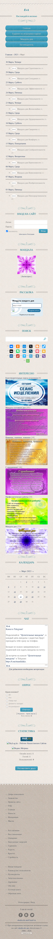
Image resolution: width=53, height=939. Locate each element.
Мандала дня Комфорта (27, 139)
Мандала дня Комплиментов (29, 172)
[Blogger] (36, 346)
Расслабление (14, 830)
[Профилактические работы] (27, 523)
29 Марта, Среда (13, 72)
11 (38, 587)
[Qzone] (43, 351)
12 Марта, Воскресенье (15, 156)
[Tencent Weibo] (30, 356)
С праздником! (12, 467)
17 (32, 592)
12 (44, 587)
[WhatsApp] (27, 361)
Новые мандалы (14, 866)
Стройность (13, 857)
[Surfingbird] (23, 356)
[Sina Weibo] (17, 356)
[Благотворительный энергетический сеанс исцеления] (27, 404)
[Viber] (43, 356)
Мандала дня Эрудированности (30, 119)
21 (15, 597)
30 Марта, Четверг (13, 62)
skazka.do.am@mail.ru (26, 920)
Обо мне (11, 885)
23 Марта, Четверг (13, 102)
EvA (26, 10)
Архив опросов (30, 713)
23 (26, 597)
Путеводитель (14, 874)
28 (15, 602)
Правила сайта (14, 802)
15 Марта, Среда (13, 133)
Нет (10, 697)
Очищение (12, 838)
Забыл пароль (22, 234)
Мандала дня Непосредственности (31, 195)
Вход (33, 902)
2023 (16, 54)
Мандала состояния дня (15, 407)
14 (15, 592)
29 (21, 602)
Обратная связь (14, 893)
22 (21, 597)
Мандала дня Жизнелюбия (28, 109)
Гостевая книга (14, 889)
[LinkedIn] (23, 351)
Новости (11, 813)
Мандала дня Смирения (27, 129)
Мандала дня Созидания (27, 78)
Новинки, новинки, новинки (18, 437)
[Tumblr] (36, 356)
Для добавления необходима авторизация (26, 669)
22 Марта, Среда (13, 113)
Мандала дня (11, 526)
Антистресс (26, 276)
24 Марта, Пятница (14, 92)
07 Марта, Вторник (14, 176)
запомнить (12, 231)
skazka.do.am (23, 928)
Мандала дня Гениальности (28, 98)
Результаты (21, 713)
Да (10, 695)
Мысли (11, 821)
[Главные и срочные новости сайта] (27, 464)
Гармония (12, 845)
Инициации (13, 817)
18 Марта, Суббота (14, 123)
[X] (30, 346)
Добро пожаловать (16, 794)
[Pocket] (36, 351)
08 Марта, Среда (13, 166)
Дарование (12, 882)
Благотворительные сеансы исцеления (22, 378)
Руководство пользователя (19, 870)
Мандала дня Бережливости (29, 162)
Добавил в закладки (16, 703)
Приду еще (13, 700)
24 (32, 597)
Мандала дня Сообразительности (31, 149)
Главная (8, 54)
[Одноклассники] (17, 346)
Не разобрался (14, 706)
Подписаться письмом (27, 314)
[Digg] (10, 351)
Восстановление (15, 834)
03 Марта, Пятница (14, 189)
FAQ (10, 805)
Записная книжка (15, 878)
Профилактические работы (17, 496)
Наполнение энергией (17, 842)
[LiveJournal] (30, 351)
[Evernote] (17, 351)
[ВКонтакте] (10, 346)
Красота (11, 853)
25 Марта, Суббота (14, 82)
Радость (11, 849)
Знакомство (13, 798)
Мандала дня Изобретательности (31, 183)
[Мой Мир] (23, 346)
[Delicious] (43, 346)
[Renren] (10, 356)
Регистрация (30, 234)
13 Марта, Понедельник (16, 143)
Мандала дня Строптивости (29, 68)
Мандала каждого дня (23, 301)
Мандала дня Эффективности (29, 88)
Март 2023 (26, 571)
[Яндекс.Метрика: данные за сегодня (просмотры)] (20, 748)
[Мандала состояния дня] (27, 434)
